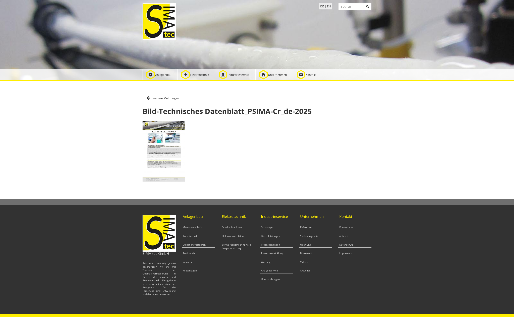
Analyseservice (269, 270)
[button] (160, 74)
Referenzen (306, 227)
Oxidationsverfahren (194, 244)
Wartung (266, 262)
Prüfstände (189, 253)
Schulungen (267, 227)
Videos (304, 262)
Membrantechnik (192, 227)
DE (322, 6)
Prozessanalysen (270, 244)
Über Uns (305, 244)
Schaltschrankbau (232, 227)
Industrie (188, 262)
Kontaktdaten (346, 227)
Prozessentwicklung (272, 253)
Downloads (306, 253)
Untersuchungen (270, 279)
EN (329, 6)
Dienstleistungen (270, 236)
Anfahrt (343, 236)
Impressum (345, 253)
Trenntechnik (190, 236)
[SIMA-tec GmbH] (159, 21)
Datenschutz (346, 244)
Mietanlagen (190, 270)
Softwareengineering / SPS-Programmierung (237, 246)
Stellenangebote (309, 236)
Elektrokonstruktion (233, 236)
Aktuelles (305, 270)
